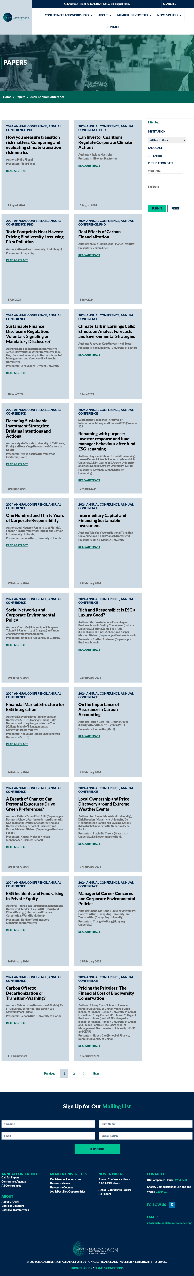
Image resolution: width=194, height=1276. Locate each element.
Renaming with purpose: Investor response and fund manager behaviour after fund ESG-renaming (106, 441)
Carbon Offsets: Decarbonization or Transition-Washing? (25, 993)
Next (96, 1073)
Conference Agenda (14, 1181)
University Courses (61, 1187)
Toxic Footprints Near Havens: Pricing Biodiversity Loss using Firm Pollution (35, 236)
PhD (30, 130)
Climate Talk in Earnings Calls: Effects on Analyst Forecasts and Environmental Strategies (106, 331)
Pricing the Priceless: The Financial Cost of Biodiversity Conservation (106, 993)
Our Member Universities (65, 1179)
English (157, 155)
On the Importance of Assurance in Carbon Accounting (98, 709)
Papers (20, 97)
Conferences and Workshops (67, 15)
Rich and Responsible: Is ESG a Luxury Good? (106, 612)
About (103, 15)
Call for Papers (10, 1177)
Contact (113, 27)
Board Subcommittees (15, 1209)
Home (7, 97)
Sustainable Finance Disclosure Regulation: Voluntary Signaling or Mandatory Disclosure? (28, 334)
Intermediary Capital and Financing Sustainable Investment (102, 520)
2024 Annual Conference (26, 126)
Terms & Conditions (109, 1268)
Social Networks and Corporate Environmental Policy (30, 615)
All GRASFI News (109, 1183)
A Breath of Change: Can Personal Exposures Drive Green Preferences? (30, 804)
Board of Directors (13, 1205)
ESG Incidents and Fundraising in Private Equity (35, 896)
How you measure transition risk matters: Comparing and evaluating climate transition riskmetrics (33, 145)
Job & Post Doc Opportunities (67, 1191)
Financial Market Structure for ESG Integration (35, 707)
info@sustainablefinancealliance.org (169, 1223)
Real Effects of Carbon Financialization (99, 234)
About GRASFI (10, 1201)
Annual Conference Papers (115, 1189)
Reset (175, 208)
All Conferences (11, 1185)
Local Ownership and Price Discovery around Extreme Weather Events (103, 804)
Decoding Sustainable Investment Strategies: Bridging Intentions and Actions (28, 428)
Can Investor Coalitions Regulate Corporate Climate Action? (105, 142)
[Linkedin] (172, 1205)
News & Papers (167, 15)
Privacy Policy (81, 1268)
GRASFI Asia (102, 4)
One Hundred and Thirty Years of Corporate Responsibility (35, 518)
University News (60, 1183)
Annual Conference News (114, 1179)
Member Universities (132, 15)
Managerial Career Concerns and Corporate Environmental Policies (106, 898)
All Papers (105, 1193)
